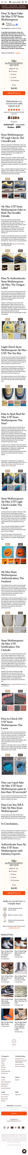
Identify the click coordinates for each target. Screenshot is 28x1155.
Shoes (2, 1063)
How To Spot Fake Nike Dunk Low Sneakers (7, 978)
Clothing (3, 1061)
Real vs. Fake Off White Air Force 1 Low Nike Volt (14, 685)
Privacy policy (4, 1097)
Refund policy (4, 1099)
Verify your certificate (20, 1066)
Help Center (18, 1094)
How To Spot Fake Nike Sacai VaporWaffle (7, 1001)
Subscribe (14, 1113)
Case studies (4, 1086)
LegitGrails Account (14, 928)
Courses (3, 1080)
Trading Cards (4, 1073)
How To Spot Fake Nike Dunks (7, 1023)
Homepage (4, 5)
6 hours (13, 74)
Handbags (3, 1059)
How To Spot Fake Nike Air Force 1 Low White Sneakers (7, 954)
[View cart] (23, 2)
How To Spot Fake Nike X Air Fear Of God (21, 1001)
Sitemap (3, 1101)
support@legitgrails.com (14, 1121)
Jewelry (3, 1065)
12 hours (14, 71)
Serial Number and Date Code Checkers (21, 1061)
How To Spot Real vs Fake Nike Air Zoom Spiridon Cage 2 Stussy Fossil (20, 1026)
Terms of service (5, 1094)
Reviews (17, 1080)
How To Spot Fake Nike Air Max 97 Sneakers (21, 953)
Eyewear (3, 1069)
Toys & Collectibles (5, 1071)
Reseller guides (4, 1084)
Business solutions (19, 1064)
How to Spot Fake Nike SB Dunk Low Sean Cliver (20, 978)
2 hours (13, 77)
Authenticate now (19, 1059)
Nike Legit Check (14, 837)
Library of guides (13, 5)
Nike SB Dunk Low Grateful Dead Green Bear (12, 465)
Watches (3, 1067)
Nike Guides (22, 5)
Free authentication (5, 1088)
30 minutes (15, 80)
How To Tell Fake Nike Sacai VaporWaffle (12, 245)
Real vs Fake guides (6, 1082)
